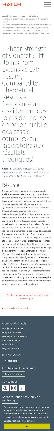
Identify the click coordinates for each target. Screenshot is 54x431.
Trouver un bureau (13, 374)
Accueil (5, 16)
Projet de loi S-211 (10, 348)
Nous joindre (11, 360)
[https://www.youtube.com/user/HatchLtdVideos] (5, 387)
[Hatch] (11, 3)
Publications (33, 16)
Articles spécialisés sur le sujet (16, 308)
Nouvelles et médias (11, 340)
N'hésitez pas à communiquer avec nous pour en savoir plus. (27, 297)
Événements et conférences (15, 336)
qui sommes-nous (17, 16)
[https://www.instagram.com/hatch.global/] (13, 387)
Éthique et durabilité (11, 332)
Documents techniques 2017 (37, 19)
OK (26, 426)
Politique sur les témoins (23, 420)
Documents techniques (14, 19)
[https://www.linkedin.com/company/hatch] (22, 387)
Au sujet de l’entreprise (12, 328)
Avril (6, 21)
